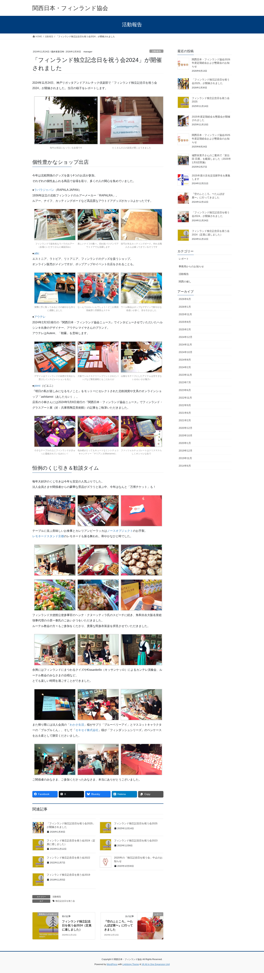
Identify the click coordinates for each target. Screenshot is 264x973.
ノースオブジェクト (120, 530)
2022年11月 (185, 397)
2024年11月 (185, 344)
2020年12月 (185, 427)
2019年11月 (185, 458)
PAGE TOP (255, 941)
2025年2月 (185, 329)
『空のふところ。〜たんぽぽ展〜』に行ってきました (118, 925)
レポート (184, 258)
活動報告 (156, 51)
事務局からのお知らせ (191, 266)
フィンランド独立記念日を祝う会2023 (136, 840)
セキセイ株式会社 (86, 730)
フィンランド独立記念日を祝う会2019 (68, 874)
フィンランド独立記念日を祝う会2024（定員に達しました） (76, 925)
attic (36, 253)
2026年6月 (185, 299)
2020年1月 (185, 443)
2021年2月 (185, 420)
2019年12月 (185, 450)
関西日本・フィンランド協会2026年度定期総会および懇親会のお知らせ (211, 63)
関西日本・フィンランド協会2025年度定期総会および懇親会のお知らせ (211, 138)
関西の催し (185, 281)
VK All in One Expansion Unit (156, 964)
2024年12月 (185, 337)
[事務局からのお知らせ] (45, 925)
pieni (37, 385)
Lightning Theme (130, 964)
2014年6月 (185, 465)
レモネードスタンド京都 (48, 536)
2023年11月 (185, 374)
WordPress (112, 964)
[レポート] (150, 925)
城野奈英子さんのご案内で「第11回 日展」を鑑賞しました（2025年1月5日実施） (211, 159)
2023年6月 (185, 390)
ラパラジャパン (44, 189)
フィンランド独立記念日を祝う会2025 (136, 823)
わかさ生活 (77, 724)
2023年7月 (185, 382)
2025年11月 (185, 314)
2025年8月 (185, 321)
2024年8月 (185, 359)
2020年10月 (185, 435)
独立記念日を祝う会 (65, 901)
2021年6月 (185, 412)
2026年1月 (185, 306)
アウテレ (40, 316)
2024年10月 (185, 352)
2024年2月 (185, 367)
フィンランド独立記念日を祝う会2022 (68, 857)
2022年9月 (185, 405)
